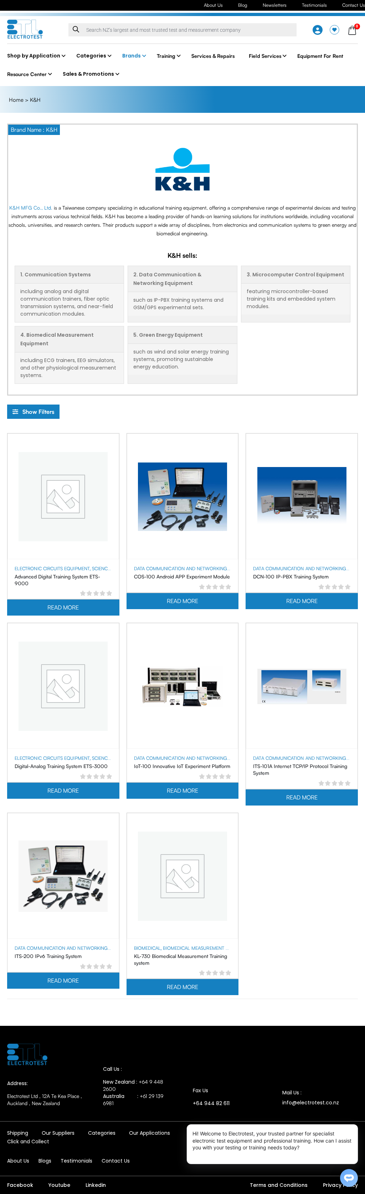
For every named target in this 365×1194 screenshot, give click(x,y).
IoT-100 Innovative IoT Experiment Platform (182, 766)
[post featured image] (63, 497)
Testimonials (314, 5)
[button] (33, 412)
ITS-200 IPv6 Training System (48, 956)
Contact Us (353, 5)
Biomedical (147, 948)
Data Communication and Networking (180, 568)
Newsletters (275, 5)
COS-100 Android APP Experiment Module (182, 576)
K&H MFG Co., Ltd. (30, 208)
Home (16, 99)
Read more (63, 607)
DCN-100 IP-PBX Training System (291, 576)
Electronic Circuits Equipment (52, 568)
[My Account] (318, 30)
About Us (213, 5)
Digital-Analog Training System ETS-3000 (61, 766)
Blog (242, 5)
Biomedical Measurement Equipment (207, 948)
